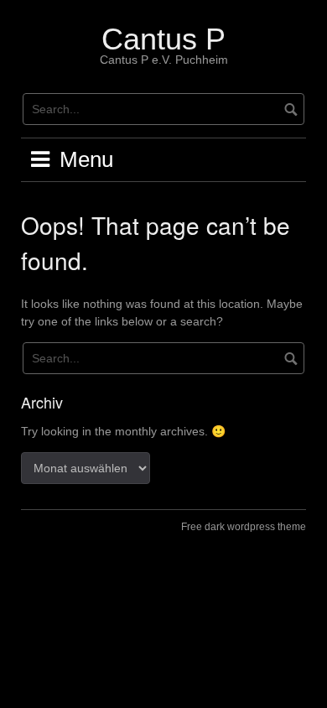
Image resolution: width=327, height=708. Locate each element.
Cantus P (163, 39)
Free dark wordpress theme (243, 527)
